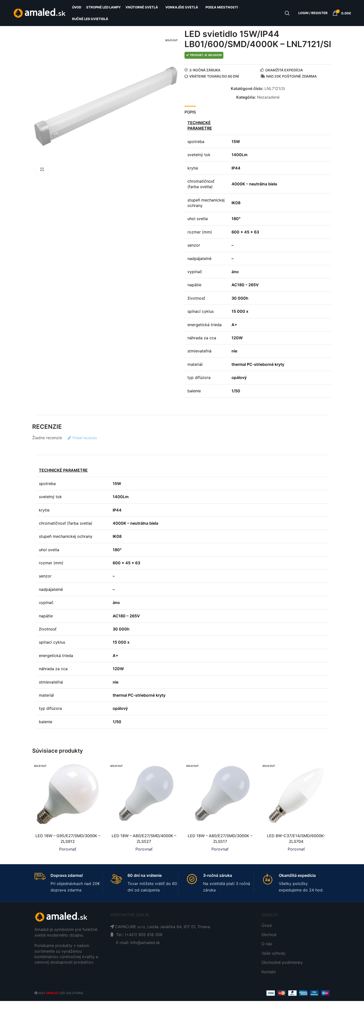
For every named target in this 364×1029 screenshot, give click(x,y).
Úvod (266, 925)
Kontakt (268, 971)
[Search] (287, 13)
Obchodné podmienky (282, 962)
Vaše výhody (273, 953)
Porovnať (67, 849)
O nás (266, 943)
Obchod (268, 934)
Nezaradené (268, 97)
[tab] (190, 111)
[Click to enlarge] (42, 169)
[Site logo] (40, 12)
